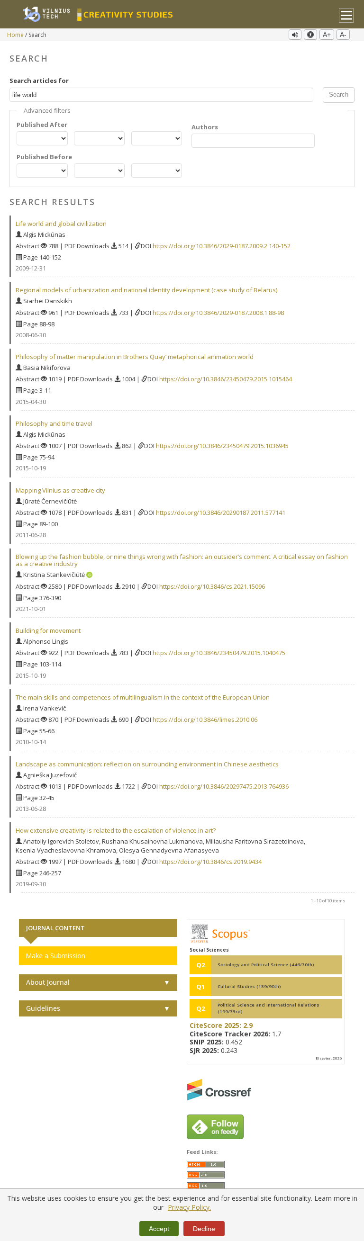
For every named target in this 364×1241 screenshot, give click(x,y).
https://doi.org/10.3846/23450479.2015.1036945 (222, 445)
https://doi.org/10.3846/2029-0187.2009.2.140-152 (222, 246)
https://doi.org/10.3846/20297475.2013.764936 (224, 786)
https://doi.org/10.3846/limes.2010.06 (205, 719)
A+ (327, 34)
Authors (204, 127)
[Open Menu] (346, 15)
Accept (159, 1228)
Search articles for (39, 80)
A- (343, 34)
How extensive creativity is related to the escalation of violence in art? (116, 830)
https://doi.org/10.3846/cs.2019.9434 (210, 861)
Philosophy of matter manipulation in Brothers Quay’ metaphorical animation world (135, 356)
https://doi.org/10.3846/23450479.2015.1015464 (225, 379)
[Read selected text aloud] (295, 34)
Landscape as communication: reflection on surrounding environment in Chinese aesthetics (147, 764)
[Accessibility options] (310, 34)
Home (16, 35)
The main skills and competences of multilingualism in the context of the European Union (143, 697)
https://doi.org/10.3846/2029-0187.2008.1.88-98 (218, 312)
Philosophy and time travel (54, 423)
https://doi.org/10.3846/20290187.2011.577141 (220, 512)
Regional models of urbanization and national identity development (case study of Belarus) (146, 290)
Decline (204, 1228)
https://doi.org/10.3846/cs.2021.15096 (212, 586)
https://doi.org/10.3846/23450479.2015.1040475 (219, 652)
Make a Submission (55, 955)
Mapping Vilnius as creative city (60, 490)
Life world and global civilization (61, 223)
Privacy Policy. (189, 1207)
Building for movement (48, 630)
